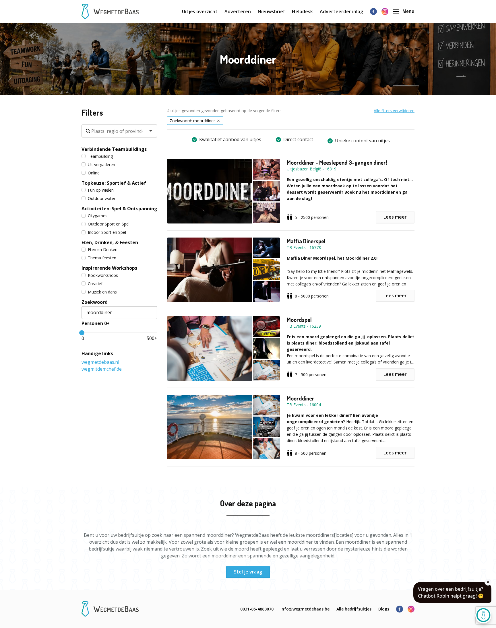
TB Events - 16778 (304, 247)
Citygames (97, 215)
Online (94, 173)
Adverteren (237, 11)
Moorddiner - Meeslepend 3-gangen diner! (337, 162)
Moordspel (299, 319)
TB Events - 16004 (304, 404)
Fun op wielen (101, 190)
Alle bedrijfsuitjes (353, 609)
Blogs (383, 609)
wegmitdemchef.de (102, 369)
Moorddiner (300, 398)
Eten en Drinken (102, 249)
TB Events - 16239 (304, 326)
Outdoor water (101, 198)
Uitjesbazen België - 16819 (311, 169)
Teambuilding (100, 156)
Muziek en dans (102, 292)
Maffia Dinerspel (306, 241)
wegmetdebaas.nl (100, 362)
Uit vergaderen (101, 164)
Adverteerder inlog (341, 11)
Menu (408, 11)
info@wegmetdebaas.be (305, 609)
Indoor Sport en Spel (107, 232)
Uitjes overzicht (200, 11)
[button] (227, 191)
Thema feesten (102, 257)
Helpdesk (302, 11)
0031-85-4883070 (257, 609)
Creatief (95, 283)
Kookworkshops (103, 275)
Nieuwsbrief (271, 11)
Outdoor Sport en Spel (108, 224)
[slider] (81, 332)
